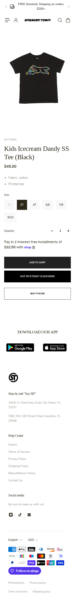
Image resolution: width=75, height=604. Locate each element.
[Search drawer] (60, 20)
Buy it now (37, 293)
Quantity (9, 230)
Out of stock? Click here (37, 276)
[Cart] (68, 20)
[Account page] (16, 20)
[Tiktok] (20, 514)
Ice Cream (10, 139)
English (13, 540)
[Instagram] (10, 514)
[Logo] (37, 20)
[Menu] (7, 20)
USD (31, 540)
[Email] (29, 514)
